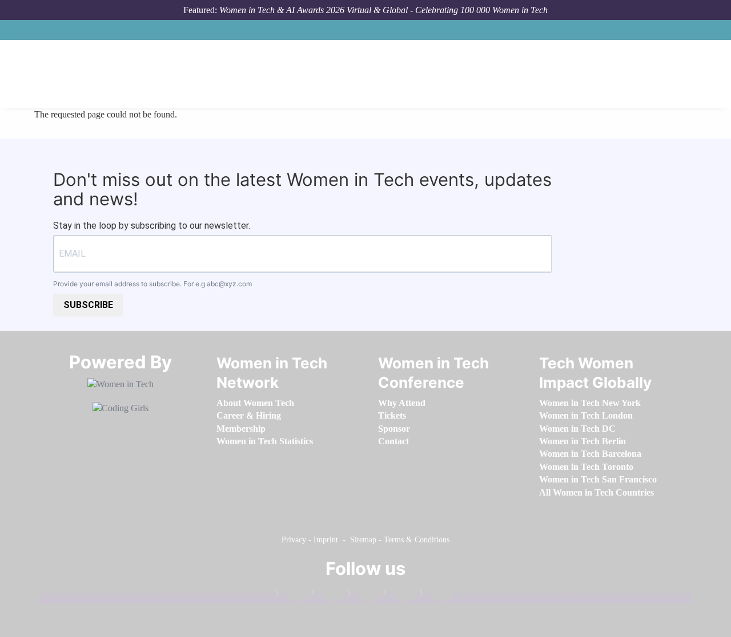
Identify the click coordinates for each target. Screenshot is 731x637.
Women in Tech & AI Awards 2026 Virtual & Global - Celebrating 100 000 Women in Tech (383, 10)
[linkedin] (328, 594)
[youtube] (436, 594)
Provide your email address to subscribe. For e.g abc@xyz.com (152, 283)
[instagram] (364, 594)
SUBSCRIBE (88, 304)
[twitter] (400, 594)
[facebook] (292, 594)
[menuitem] (255, 403)
